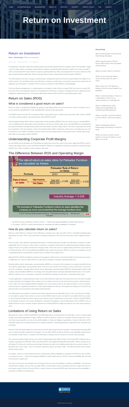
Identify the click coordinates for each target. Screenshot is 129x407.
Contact (108, 7)
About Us (52, 7)
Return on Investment (24, 53)
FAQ (99, 7)
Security (75, 7)
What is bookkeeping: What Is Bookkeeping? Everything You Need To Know (109, 127)
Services (64, 7)
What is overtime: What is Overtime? (108, 71)
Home (11, 7)
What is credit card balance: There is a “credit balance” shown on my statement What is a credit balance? (109, 98)
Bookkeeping (40, 7)
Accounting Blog (24, 7)
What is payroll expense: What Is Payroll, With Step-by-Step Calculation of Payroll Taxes (108, 63)
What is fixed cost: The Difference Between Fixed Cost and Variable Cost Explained (109, 88)
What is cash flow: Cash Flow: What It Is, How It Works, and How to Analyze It (108, 118)
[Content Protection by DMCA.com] (64, 390)
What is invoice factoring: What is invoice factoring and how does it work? (107, 78)
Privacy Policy (88, 7)
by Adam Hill (34, 62)
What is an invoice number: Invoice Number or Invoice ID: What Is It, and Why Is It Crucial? (108, 137)
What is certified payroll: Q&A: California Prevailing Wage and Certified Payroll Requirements (106, 108)
